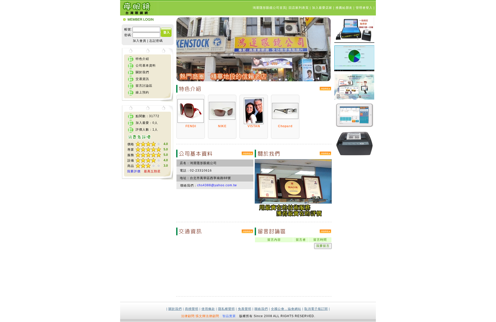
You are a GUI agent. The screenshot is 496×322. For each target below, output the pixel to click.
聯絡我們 (261, 309)
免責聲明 (244, 309)
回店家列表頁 (299, 8)
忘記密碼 (156, 41)
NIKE (222, 126)
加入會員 (139, 41)
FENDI (190, 126)
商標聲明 (191, 309)
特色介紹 (142, 59)
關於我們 (142, 72)
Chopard (285, 126)
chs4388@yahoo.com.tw (217, 185)
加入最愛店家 (322, 8)
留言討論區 (144, 85)
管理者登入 (365, 8)
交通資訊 (142, 79)
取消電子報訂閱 (316, 309)
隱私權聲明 (226, 309)
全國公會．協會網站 (286, 309)
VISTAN (253, 126)
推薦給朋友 (344, 8)
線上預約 (142, 92)
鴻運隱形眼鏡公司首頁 (269, 8)
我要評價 (134, 171)
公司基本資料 (146, 65)
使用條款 (208, 309)
